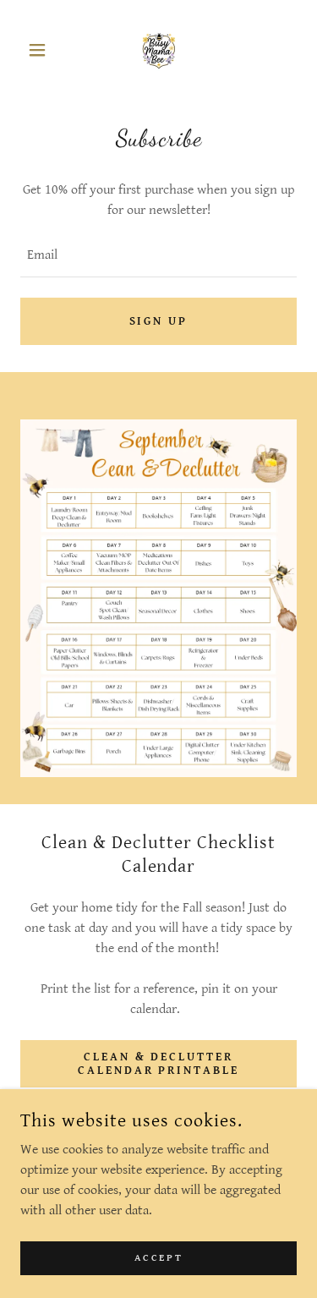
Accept (158, 1257)
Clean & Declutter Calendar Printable (159, 1063)
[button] (41, 50)
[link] (159, 49)
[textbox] (158, 255)
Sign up (159, 321)
